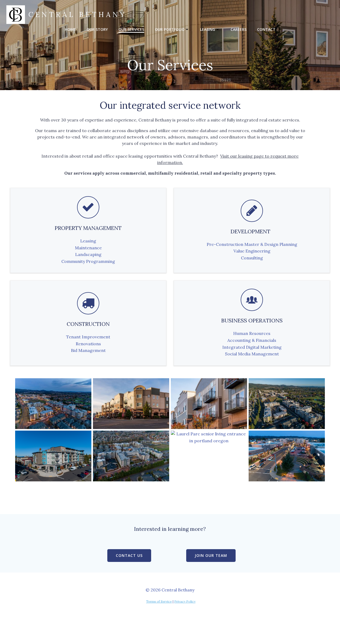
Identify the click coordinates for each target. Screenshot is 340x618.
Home (70, 29)
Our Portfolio (170, 29)
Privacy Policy (185, 601)
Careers (238, 29)
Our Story (97, 29)
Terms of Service (159, 601)
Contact (266, 29)
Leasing (207, 29)
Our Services (131, 29)
